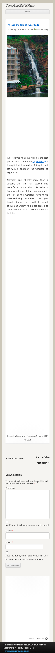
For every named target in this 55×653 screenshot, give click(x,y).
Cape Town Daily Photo (20, 5)
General (19, 436)
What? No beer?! (15, 458)
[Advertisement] (27, 126)
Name (9, 530)
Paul (33, 29)
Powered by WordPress (36, 639)
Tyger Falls (38, 161)
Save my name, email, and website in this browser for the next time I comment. (27, 557)
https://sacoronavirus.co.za (17, 651)
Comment (10, 488)
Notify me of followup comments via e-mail (27, 525)
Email (9, 542)
